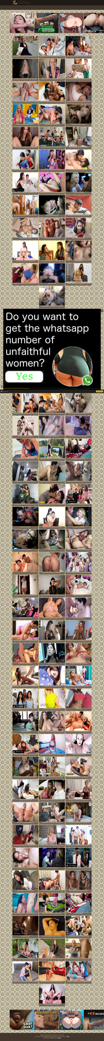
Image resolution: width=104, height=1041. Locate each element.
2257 (68, 1036)
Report (59, 1037)
